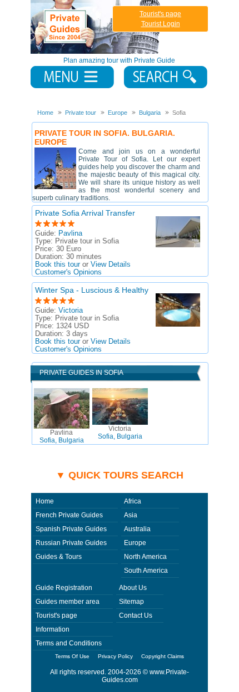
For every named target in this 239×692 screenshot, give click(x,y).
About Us (133, 588)
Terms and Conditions (69, 643)
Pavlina (70, 233)
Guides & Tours (59, 557)
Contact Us (135, 615)
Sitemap (131, 602)
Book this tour (57, 264)
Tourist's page (160, 14)
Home (45, 501)
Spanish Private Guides (71, 529)
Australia (137, 529)
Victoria (70, 310)
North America (145, 557)
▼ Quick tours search (119, 475)
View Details (111, 264)
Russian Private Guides (71, 543)
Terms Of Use (72, 656)
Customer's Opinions (68, 272)
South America (146, 570)
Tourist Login (160, 24)
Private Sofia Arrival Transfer (85, 212)
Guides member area (67, 602)
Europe (135, 543)
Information (52, 629)
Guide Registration (64, 588)
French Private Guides (69, 515)
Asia (130, 515)
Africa (132, 501)
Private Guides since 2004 (96, 27)
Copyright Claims (162, 656)
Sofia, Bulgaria (61, 436)
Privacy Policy (115, 656)
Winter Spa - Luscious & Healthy (91, 290)
